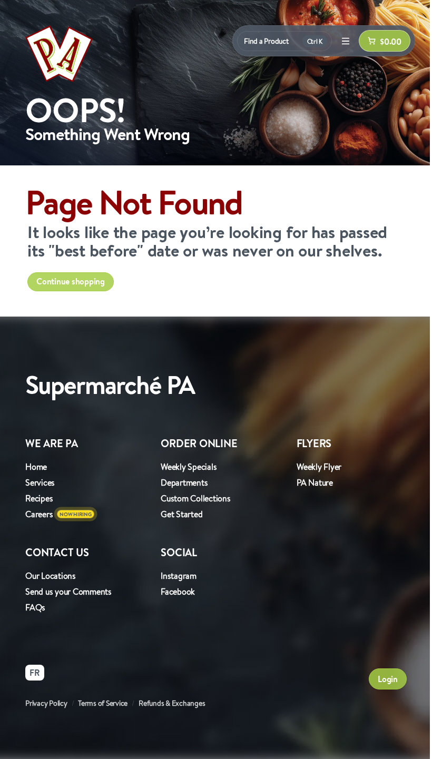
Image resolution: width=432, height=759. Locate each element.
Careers (39, 514)
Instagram (179, 575)
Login (388, 679)
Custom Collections (196, 498)
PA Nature (315, 482)
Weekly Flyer (319, 466)
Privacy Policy (46, 703)
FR (35, 672)
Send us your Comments (68, 591)
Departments (184, 482)
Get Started (181, 514)
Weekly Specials (189, 466)
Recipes (39, 498)
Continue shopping (70, 281)
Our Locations (50, 575)
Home (36, 466)
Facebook (178, 591)
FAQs (35, 607)
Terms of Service (102, 703)
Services (40, 482)
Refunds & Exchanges (172, 703)
